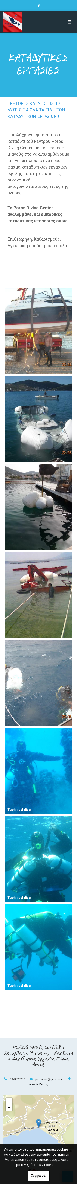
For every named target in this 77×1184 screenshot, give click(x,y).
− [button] (9, 1107)
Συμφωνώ (38, 1176)
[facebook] (39, 5)
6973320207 (17, 1079)
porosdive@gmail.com (49, 1079)
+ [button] (9, 1101)
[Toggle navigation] (69, 22)
